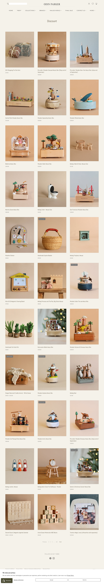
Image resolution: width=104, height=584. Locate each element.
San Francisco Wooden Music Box (79, 210)
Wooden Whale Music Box (77, 118)
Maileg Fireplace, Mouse (76, 255)
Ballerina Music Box (10, 164)
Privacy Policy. (70, 575)
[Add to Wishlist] (32, 34)
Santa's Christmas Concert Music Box (80, 487)
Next (60, 542)
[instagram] (54, 558)
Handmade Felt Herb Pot (12, 347)
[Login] (89, 4)
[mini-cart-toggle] (97, 4)
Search (25, 4)
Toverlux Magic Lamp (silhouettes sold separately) (84, 532)
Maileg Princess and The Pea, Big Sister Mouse (50, 301)
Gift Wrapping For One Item (12, 70)
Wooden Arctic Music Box (45, 439)
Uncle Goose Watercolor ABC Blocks (47, 532)
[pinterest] (50, 558)
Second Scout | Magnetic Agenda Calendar (16, 532)
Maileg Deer (73, 393)
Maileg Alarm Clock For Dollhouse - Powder (49, 487)
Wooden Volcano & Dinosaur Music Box (80, 347)
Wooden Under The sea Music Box (79, 301)
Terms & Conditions (9, 569)
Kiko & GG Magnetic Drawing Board (14, 301)
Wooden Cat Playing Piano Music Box (15, 439)
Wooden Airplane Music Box (45, 393)
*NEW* (19, 10)
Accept (51, 580)
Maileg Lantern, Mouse (11, 487)
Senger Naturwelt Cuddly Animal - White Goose (18, 393)
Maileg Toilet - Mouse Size (45, 210)
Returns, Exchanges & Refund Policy (32, 569)
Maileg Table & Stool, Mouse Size (79, 164)
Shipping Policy (46, 569)
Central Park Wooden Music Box (14, 118)
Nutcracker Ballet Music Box (45, 347)
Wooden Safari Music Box (45, 164)
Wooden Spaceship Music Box (46, 118)
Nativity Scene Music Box (12, 210)
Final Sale (69, 10)
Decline (84, 580)
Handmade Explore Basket (45, 255)
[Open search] (8, 4)
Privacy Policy (19, 569)
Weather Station (9, 255)
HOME (11, 10)
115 (56, 542)
